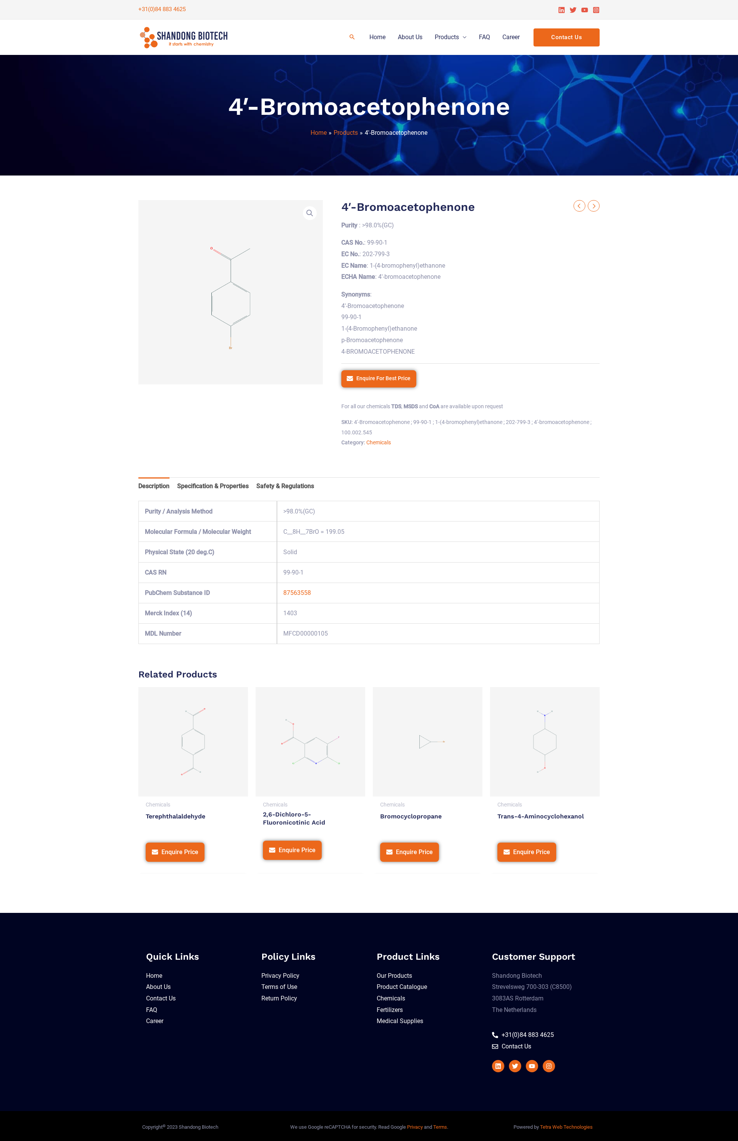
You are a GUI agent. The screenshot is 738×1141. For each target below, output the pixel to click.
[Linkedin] (561, 10)
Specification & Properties (213, 486)
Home (377, 37)
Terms (440, 1127)
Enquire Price (179, 852)
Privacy (415, 1127)
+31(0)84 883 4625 (162, 9)
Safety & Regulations (285, 486)
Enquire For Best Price (383, 378)
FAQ (484, 37)
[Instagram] (596, 10)
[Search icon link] (352, 37)
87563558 (297, 592)
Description (154, 486)
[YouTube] (584, 10)
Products (447, 37)
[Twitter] (573, 10)
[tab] (154, 486)
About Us (410, 37)
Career (511, 37)
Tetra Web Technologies (566, 1127)
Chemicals (378, 442)
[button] (310, 213)
